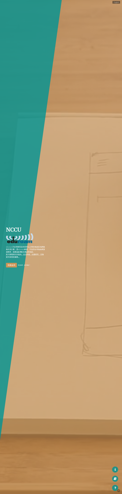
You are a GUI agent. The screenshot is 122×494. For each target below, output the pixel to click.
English (116, 2)
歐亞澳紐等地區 (27, 252)
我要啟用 (11, 265)
